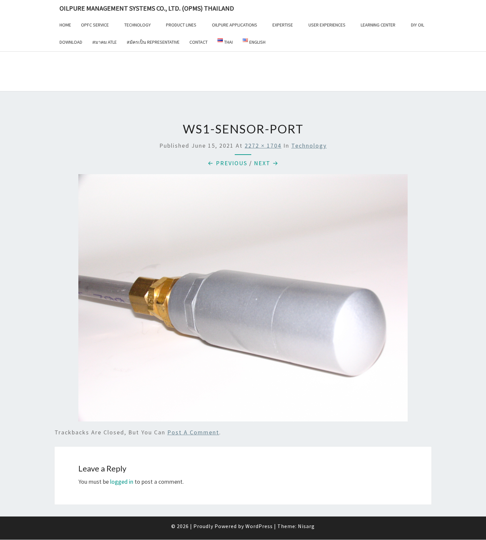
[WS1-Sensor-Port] (243, 300)
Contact (198, 42)
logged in (121, 481)
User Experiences (326, 25)
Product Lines (181, 25)
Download (71, 42)
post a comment (193, 432)
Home (65, 25)
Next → (266, 163)
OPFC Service (95, 25)
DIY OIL (417, 25)
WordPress (259, 526)
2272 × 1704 (263, 145)
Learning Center (378, 25)
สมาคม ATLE (104, 42)
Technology (137, 25)
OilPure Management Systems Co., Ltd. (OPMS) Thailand (147, 8)
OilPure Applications (234, 25)
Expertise (282, 25)
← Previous (227, 163)
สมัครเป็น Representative (153, 42)
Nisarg (306, 526)
